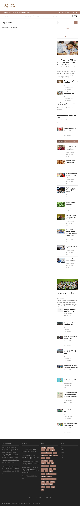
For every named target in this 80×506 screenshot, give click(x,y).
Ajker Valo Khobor (7, 503)
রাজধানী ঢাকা (44, 484)
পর (46, 471)
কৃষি (46, 16)
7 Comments (69, 156)
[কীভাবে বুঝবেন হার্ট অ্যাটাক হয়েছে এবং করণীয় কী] (60, 81)
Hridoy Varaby (21, 503)
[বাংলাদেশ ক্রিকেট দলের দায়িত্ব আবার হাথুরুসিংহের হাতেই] (60, 380)
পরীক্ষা (43, 473)
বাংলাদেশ (15, 16)
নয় (42, 471)
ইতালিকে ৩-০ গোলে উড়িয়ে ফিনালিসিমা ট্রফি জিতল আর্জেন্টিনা (71, 189)
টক (52, 463)
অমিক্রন (43, 447)
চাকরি (50, 460)
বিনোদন (62, 457)
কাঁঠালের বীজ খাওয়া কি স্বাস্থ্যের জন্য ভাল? (70, 161)
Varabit (25, 503)
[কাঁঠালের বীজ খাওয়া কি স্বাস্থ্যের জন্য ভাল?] (61, 160)
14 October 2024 (70, 119)
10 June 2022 (70, 223)
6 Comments (69, 168)
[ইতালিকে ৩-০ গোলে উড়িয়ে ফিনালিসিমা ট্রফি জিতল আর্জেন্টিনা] (61, 188)
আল (43, 450)
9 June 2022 (69, 166)
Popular (60, 141)
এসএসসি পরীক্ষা (45, 452)
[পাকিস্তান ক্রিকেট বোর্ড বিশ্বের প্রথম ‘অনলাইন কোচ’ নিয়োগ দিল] (60, 366)
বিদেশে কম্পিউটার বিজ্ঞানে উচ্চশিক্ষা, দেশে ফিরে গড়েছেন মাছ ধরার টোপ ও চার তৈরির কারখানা (71, 232)
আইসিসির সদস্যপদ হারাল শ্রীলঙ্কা (66, 293)
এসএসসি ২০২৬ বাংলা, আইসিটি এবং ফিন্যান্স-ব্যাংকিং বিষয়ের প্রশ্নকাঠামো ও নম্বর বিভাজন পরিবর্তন (67, 62)
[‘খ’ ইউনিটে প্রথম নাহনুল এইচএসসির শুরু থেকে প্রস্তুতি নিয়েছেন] (61, 146)
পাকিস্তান (48, 473)
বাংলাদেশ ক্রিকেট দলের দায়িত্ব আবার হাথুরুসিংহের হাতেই (70, 380)
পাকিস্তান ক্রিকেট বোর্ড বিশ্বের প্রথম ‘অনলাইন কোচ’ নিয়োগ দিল (71, 366)
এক (47, 450)
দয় (50, 468)
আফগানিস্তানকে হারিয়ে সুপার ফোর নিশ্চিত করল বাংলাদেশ (70, 310)
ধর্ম (49, 16)
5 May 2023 (67, 342)
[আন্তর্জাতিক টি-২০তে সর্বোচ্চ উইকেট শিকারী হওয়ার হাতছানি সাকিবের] (60, 351)
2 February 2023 (68, 371)
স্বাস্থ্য (37, 16)
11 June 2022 (70, 239)
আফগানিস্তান (50, 447)
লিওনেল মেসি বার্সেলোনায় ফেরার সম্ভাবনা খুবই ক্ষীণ (70, 337)
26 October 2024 (70, 107)
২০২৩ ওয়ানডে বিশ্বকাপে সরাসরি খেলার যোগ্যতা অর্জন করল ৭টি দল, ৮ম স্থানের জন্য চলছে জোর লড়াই (70, 395)
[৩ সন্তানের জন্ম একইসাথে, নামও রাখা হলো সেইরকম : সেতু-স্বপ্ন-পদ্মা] (61, 173)
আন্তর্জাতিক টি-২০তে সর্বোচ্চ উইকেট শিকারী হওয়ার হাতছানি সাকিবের (70, 352)
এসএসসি (52, 450)
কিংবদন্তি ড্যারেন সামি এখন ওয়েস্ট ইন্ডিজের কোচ (69, 324)
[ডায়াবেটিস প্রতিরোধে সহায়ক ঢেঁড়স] (61, 202)
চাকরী (56, 16)
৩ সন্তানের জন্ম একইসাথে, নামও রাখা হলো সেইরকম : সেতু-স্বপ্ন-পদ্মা (71, 175)
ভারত (54, 479)
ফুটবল (54, 473)
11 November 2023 (70, 295)
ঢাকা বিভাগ (52, 466)
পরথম (51, 471)
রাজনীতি (51, 484)
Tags (74, 141)
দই (46, 468)
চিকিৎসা (43, 463)
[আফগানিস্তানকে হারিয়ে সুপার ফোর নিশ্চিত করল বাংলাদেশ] (60, 310)
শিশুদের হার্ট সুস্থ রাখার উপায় (70, 128)
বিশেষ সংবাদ (9, 16)
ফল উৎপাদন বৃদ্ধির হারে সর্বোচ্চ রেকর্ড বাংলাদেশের (71, 260)
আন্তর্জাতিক (21, 16)
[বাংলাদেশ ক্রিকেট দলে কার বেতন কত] (60, 410)
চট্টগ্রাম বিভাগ (44, 460)
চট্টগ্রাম (48, 458)
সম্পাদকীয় (42, 16)
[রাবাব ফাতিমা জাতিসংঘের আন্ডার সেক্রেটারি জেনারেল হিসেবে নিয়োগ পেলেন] (61, 215)
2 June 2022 (69, 196)
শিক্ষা (26, 16)
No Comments (61, 68)
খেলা (53, 16)
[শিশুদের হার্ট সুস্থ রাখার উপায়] (60, 129)
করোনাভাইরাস (44, 455)
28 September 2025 (71, 66)
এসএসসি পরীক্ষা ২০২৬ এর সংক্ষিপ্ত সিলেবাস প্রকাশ (69, 93)
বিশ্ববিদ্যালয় (44, 479)
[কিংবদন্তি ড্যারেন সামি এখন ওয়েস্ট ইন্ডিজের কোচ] (60, 323)
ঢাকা (47, 466)
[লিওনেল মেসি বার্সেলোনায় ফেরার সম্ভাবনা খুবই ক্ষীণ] (60, 337)
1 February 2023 (68, 385)
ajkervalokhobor (61, 66)
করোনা (55, 452)
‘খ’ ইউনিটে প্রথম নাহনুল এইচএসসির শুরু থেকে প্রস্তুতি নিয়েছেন (71, 148)
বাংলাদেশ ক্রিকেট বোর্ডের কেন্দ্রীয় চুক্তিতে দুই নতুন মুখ (70, 424)
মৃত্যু (47, 481)
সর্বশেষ (4, 16)
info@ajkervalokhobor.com (24, 12)
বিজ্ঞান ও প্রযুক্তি (31, 16)
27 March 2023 (68, 358)
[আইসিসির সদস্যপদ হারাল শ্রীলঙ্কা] (67, 284)
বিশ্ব (61, 454)
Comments (67, 141)
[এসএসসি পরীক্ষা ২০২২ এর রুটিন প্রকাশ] (61, 246)
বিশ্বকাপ (49, 476)
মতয (43, 481)
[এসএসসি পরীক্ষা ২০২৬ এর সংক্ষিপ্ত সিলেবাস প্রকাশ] (60, 93)
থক (42, 468)
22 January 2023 (68, 416)
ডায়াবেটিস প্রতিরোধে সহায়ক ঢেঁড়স (70, 203)
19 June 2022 (70, 181)
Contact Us (74, 502)
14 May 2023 (67, 329)
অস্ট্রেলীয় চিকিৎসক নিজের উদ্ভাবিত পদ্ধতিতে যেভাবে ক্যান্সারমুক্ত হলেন (29, 451)
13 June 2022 (70, 265)
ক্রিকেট (55, 455)
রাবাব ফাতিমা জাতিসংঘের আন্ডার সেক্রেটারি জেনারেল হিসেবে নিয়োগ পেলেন (71, 217)
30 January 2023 (68, 402)
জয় (48, 463)
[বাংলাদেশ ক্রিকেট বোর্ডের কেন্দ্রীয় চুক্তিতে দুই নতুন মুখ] (60, 424)
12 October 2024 (68, 132)
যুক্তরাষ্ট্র (52, 481)
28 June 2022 (70, 154)
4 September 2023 (68, 315)
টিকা (43, 466)
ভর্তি (50, 479)
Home (68, 502)
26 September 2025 (69, 87)
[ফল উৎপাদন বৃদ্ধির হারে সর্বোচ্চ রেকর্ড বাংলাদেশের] (61, 259)
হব (42, 489)
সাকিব (48, 487)
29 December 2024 (68, 98)
